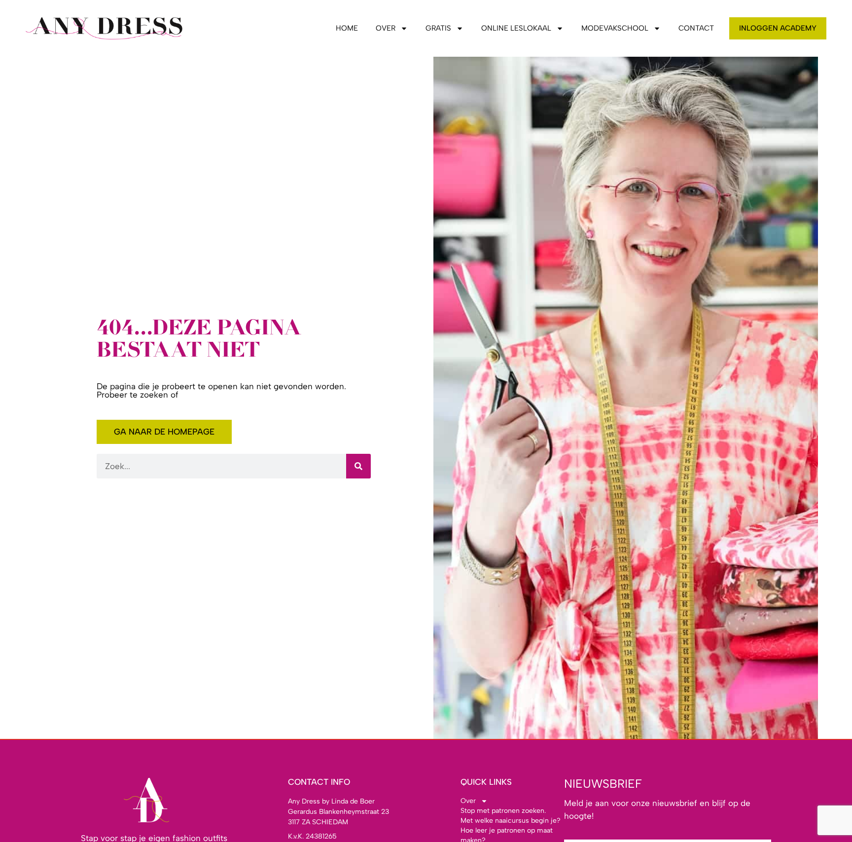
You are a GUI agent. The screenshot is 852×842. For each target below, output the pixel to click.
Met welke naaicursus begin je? (511, 820)
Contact (696, 28)
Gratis (438, 28)
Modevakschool (614, 28)
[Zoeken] (358, 466)
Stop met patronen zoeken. (503, 810)
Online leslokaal (516, 28)
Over (385, 28)
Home (347, 28)
